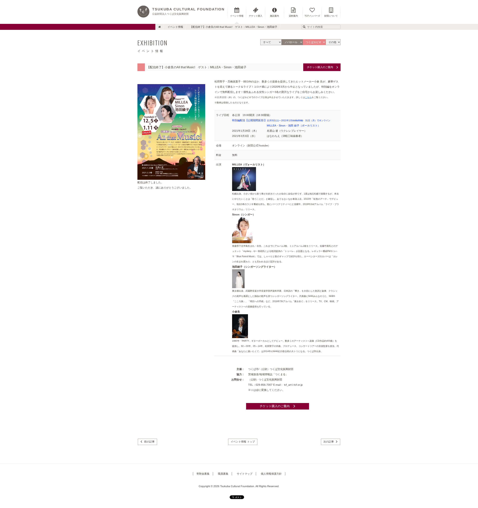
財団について (331, 16)
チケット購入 (255, 16)
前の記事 (149, 441)
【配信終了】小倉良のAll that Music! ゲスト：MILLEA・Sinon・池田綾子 (233, 26)
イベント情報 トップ (243, 441)
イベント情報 (175, 26)
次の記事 (328, 441)
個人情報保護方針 (271, 473)
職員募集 (223, 473)
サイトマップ (244, 473)
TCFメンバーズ (312, 16)
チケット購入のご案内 (320, 67)
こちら (308, 97)
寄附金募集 (202, 473)
